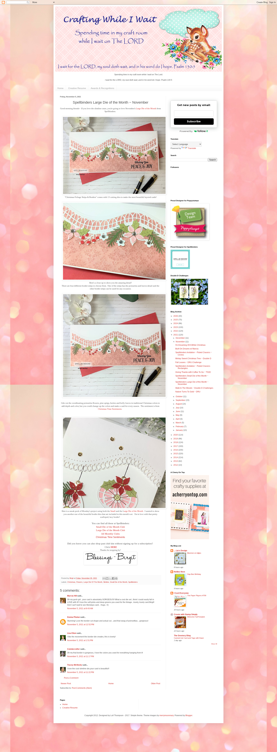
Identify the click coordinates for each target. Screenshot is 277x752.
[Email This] (104, 578)
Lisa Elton (71, 633)
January (179, 430)
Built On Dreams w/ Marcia (186, 349)
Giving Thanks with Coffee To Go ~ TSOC (193, 372)
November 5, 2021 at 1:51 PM (80, 640)
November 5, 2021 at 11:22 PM (80, 672)
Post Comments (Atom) (82, 688)
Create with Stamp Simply (185, 614)
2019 (175, 439)
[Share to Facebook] (113, 578)
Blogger (188, 715)
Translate (192, 148)
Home (60, 88)
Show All (214, 644)
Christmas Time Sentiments (110, 409)
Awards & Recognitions (102, 88)
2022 (175, 331)
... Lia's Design (180, 550)
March (179, 423)
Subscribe (194, 121)
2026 (175, 316)
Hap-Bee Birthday (194, 574)
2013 (175, 461)
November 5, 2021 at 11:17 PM (80, 656)
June (178, 411)
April (178, 419)
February (180, 426)
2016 (175, 450)
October (179, 396)
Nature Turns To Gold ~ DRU (187, 392)
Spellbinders (133, 582)
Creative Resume (77, 88)
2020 (175, 435)
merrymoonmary (166, 715)
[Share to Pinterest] (116, 578)
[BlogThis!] (107, 578)
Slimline (106, 582)
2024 (175, 323)
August (179, 404)
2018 (175, 442)
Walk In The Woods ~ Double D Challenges (194, 388)
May (178, 415)
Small (112, 511)
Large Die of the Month (146, 108)
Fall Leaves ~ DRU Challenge (188, 362)
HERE (114, 547)
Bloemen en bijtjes (194, 553)
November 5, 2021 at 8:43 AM (80, 608)
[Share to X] (110, 578)
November (180, 342)
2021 (175, 335)
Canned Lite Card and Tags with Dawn (189, 638)
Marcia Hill (72, 596)
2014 (175, 457)
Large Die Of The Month (93, 582)
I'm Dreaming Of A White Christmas (190, 345)
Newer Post (66, 683)
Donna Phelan (73, 617)
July (178, 408)
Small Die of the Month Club (110, 526)
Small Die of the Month (118, 582)
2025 (175, 320)
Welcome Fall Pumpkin (196, 617)
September (181, 400)
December (180, 338)
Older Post (155, 683)
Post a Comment (71, 678)
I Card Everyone (181, 593)
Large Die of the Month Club (110, 530)
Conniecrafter (73, 649)
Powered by (186, 131)
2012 (175, 465)
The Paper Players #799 (196, 595)
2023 (175, 327)
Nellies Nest (179, 572)
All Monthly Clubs (110, 533)
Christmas (71, 582)
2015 (175, 453)
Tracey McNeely (74, 665)
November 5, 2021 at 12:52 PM (80, 624)
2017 (175, 446)
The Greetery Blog (182, 635)
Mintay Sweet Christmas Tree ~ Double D (193, 358)
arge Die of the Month (133, 511)
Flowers (79, 582)
